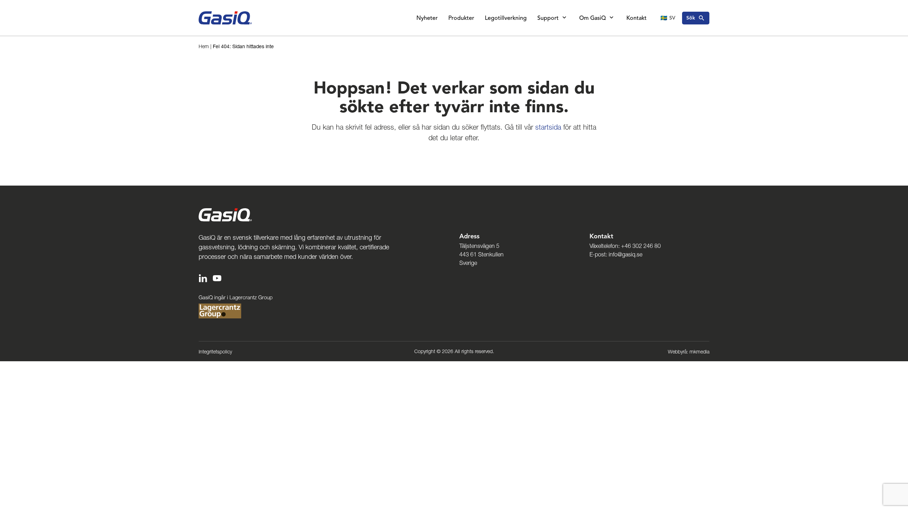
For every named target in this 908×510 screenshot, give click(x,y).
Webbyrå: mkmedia (688, 351)
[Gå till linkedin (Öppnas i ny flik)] (203, 277)
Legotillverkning (506, 18)
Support (548, 18)
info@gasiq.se (625, 254)
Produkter (461, 18)
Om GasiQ (592, 18)
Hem (204, 46)
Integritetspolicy (215, 351)
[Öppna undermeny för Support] (564, 18)
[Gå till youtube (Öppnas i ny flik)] (217, 277)
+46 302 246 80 (641, 245)
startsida (548, 127)
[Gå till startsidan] (225, 17)
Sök (690, 18)
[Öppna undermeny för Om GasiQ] (611, 18)
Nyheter (427, 18)
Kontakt (636, 18)
